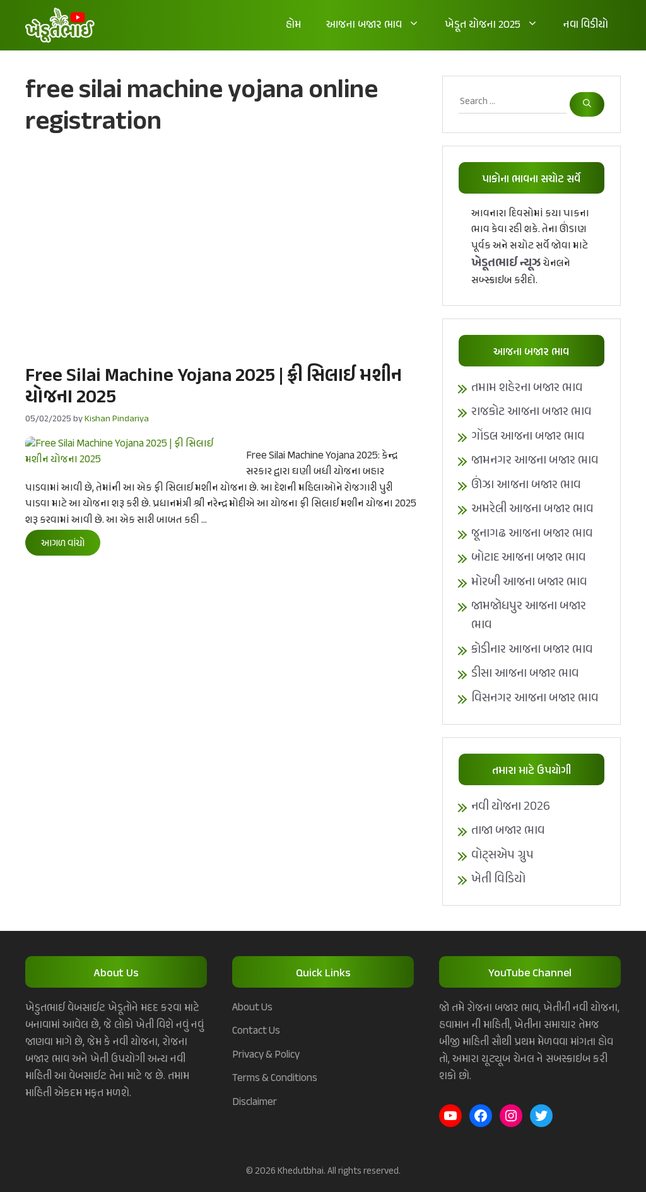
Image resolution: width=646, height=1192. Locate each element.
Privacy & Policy (266, 1055)
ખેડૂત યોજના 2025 (482, 25)
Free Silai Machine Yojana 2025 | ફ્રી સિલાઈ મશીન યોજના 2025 (213, 387)
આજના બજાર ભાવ (364, 25)
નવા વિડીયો (585, 25)
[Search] (587, 104)
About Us (252, 1008)
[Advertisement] (221, 249)
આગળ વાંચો (63, 544)
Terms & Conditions (274, 1078)
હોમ (293, 25)
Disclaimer (254, 1102)
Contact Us (256, 1031)
